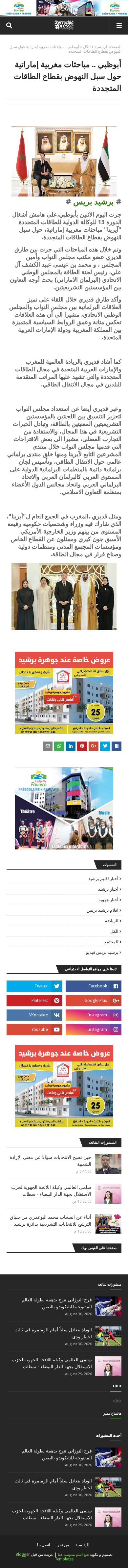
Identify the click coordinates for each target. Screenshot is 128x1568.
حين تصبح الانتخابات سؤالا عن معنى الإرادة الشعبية (50, 1161)
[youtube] (34, 1029)
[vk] (34, 1015)
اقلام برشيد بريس (102, 910)
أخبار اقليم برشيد (103, 878)
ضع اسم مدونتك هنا (73, 1554)
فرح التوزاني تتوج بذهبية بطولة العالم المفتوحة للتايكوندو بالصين (57, 1303)
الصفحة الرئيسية (108, 46)
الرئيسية (82, 1545)
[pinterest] (34, 1000)
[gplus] (93, 1000)
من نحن (62, 1545)
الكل (87, 46)
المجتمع (111, 941)
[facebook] (93, 986)
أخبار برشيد (108, 889)
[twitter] (34, 986)
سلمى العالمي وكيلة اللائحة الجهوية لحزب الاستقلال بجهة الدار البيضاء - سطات (51, 1191)
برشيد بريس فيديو (102, 952)
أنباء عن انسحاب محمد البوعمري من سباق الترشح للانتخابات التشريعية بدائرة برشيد (50, 1221)
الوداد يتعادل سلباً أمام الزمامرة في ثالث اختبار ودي (53, 1333)
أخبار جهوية (108, 899)
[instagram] (93, 1015)
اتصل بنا (43, 1545)
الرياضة (111, 920)
